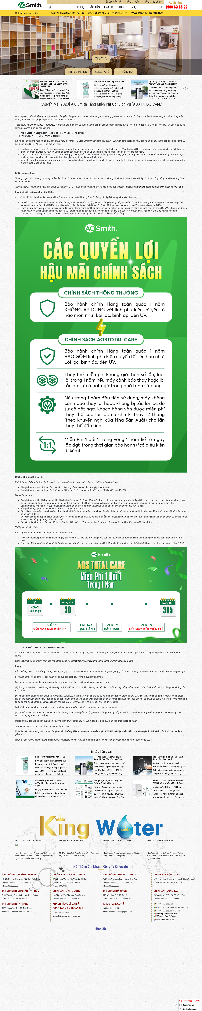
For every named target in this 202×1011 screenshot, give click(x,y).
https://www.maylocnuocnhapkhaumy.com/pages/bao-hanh (154, 187)
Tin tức (121, 7)
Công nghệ (102, 71)
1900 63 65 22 (176, 7)
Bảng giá (108, 7)
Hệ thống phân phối (113, 2)
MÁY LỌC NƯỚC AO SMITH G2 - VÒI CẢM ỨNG (147, 13)
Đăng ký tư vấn (133, 2)
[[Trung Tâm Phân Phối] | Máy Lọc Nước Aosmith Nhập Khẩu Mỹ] (30, 5)
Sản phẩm (95, 7)
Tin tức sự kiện (77, 71)
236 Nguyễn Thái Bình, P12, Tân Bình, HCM (22, 879)
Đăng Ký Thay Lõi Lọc (153, 2)
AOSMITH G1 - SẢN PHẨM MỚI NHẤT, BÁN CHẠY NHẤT (107, 13)
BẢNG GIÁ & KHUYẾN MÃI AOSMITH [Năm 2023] (67, 13)
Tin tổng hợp (125, 71)
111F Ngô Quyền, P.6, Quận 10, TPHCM (71, 879)
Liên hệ (132, 7)
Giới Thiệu (80, 7)
